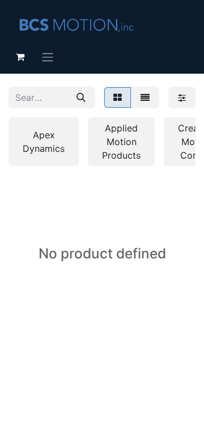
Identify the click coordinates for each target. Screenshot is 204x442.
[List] (145, 97)
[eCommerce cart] (19, 56)
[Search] (81, 97)
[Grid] (117, 97)
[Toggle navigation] (48, 56)
